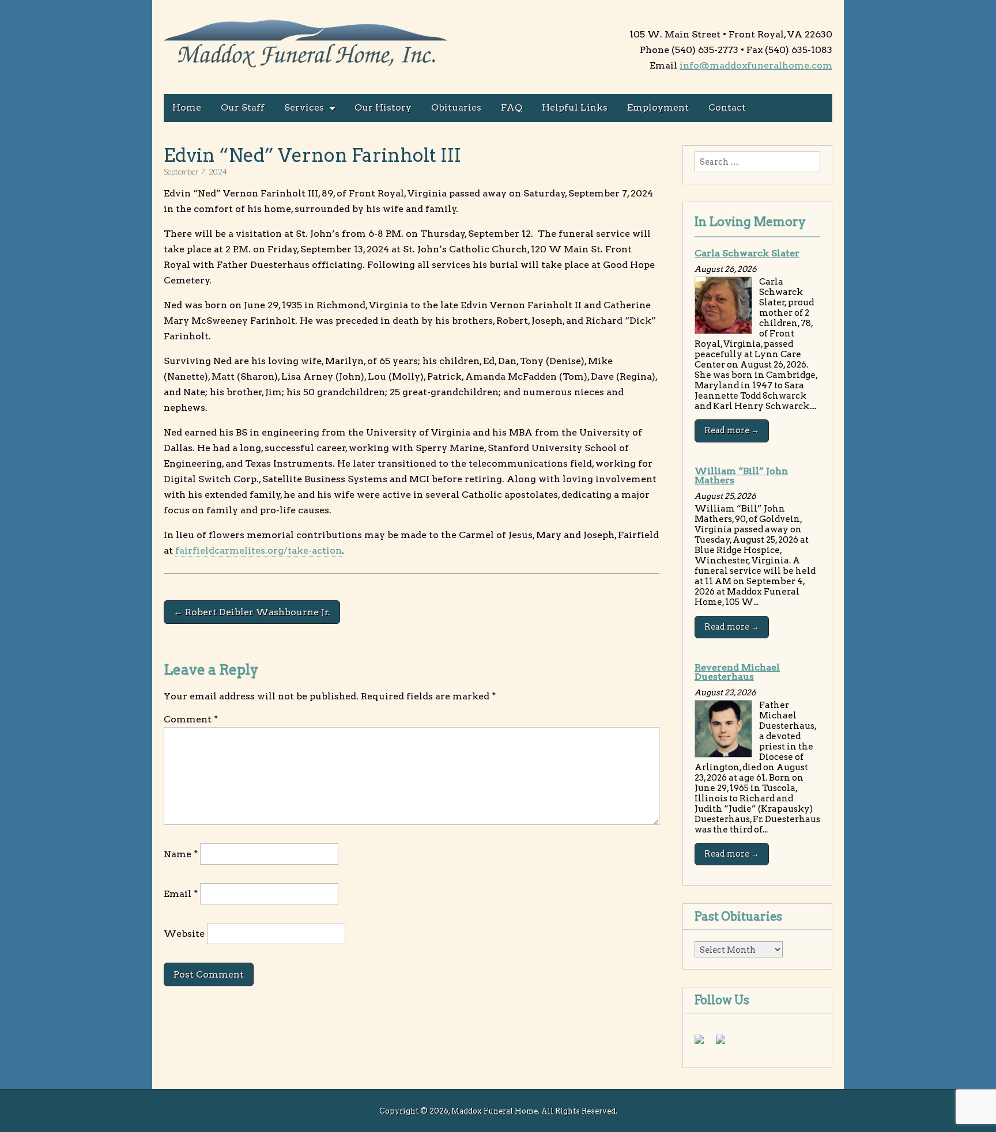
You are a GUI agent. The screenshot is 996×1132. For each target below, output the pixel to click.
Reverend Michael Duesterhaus (737, 672)
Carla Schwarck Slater (747, 253)
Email (181, 893)
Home (186, 107)
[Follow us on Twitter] (725, 1044)
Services (304, 107)
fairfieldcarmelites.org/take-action (258, 550)
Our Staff (243, 107)
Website (184, 933)
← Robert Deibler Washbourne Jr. (251, 612)
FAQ (511, 107)
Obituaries (456, 107)
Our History (383, 107)
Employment (658, 107)
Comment (191, 719)
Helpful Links (575, 107)
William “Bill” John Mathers (741, 475)
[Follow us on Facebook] (704, 1044)
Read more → (731, 430)
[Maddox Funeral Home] (306, 45)
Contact (727, 107)
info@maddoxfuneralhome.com (756, 65)
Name (181, 854)
